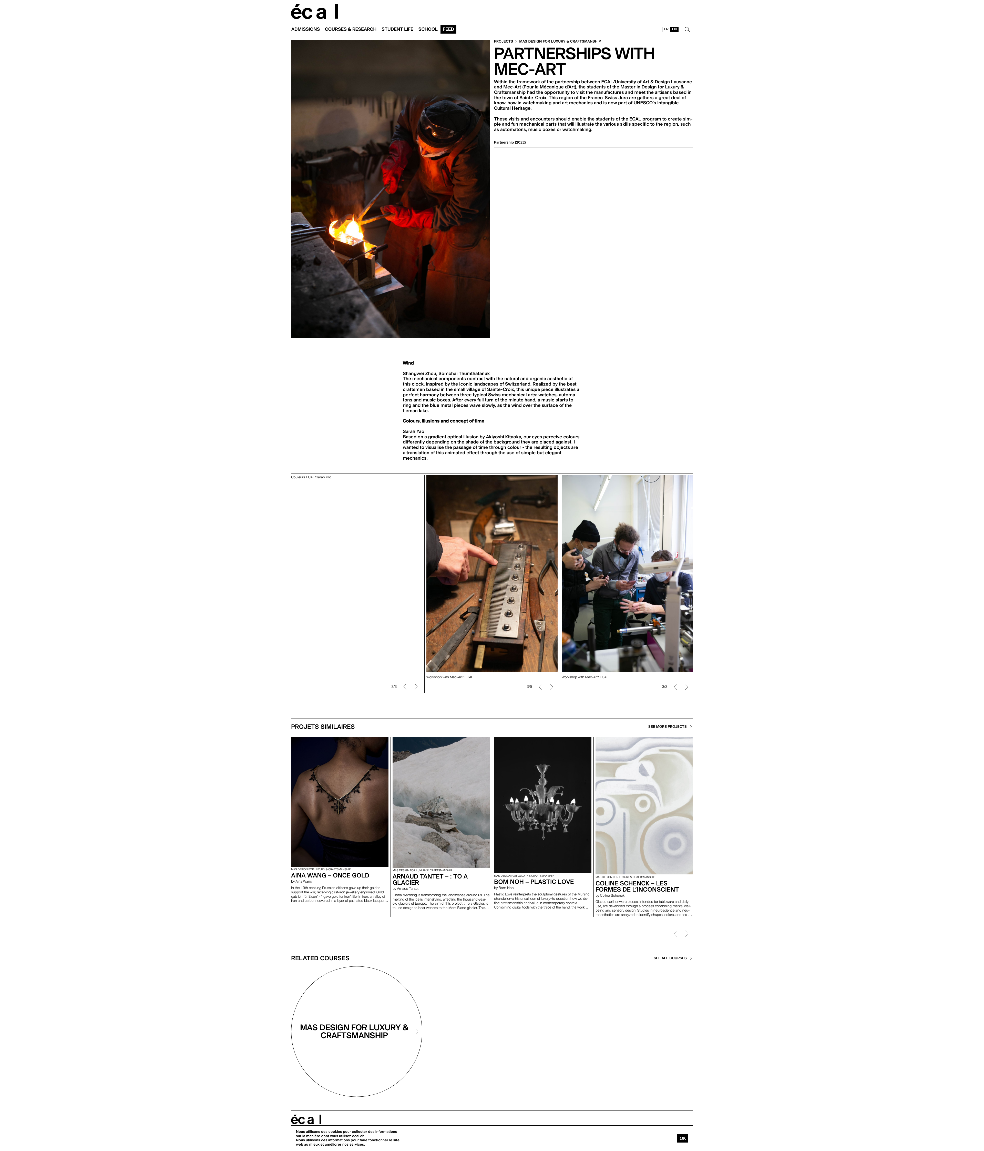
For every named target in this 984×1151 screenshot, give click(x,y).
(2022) (520, 142)
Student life (397, 29)
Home (314, 11)
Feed (448, 29)
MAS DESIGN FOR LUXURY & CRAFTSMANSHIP (560, 42)
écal (306, 1119)
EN (674, 29)
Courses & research (350, 29)
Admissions (305, 29)
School (428, 29)
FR (666, 29)
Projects (503, 42)
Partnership (504, 142)
